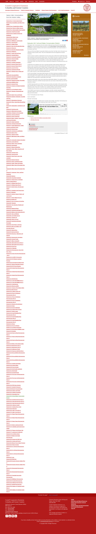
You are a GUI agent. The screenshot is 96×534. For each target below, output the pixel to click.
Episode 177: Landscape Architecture (14, 432)
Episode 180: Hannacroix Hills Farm (14, 439)
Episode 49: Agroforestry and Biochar (14, 131)
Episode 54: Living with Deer (12, 141)
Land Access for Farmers (78, 33)
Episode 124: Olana (10, 305)
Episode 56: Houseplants (11, 145)
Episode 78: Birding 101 (11, 199)
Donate (17, 1)
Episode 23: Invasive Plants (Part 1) (14, 64)
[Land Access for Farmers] (81, 26)
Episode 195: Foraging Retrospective (14, 480)
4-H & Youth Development (63, 10)
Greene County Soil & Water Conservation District (41, 117)
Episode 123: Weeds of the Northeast (14, 304)
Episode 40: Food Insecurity (12, 109)
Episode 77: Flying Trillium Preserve (14, 197)
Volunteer (41, 1)
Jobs (26, 1)
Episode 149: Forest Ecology (12, 367)
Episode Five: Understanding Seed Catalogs (15, 30)
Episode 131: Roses (10, 323)
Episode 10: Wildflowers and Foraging (14, 40)
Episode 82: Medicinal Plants (12, 208)
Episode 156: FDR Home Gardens (13, 385)
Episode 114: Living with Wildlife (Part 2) (14, 282)
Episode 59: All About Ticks (12, 152)
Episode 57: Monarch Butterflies (13, 147)
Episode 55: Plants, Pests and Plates (14, 143)
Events (21, 1)
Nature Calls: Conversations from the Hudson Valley (45, 37)
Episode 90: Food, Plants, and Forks (14, 224)
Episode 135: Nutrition (11, 331)
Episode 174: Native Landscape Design (14, 424)
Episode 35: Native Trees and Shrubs (14, 94)
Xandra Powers (32, 125)
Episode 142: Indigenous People (13, 349)
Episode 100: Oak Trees (11, 246)
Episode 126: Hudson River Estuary (14, 309)
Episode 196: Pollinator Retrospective (14, 482)
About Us (12, 1)
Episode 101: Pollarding (11, 248)
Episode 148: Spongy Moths (12, 365)
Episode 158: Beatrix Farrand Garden (14, 388)
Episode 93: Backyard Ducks (12, 232)
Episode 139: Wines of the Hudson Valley (15, 343)
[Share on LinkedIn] (65, 40)
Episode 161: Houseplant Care (12, 394)
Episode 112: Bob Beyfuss (12, 278)
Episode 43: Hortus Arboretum (12, 116)
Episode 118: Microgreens (11, 289)
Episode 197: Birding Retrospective (14, 484)
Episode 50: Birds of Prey (11, 132)
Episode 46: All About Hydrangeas (13, 123)
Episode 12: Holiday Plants (12, 44)
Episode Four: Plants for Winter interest (14, 28)
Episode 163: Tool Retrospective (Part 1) (15, 399)
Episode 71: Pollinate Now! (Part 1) (13, 183)
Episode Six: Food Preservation (13, 31)
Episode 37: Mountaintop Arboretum (14, 100)
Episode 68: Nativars (10, 176)
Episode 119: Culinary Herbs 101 (13, 291)
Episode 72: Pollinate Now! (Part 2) (13, 185)
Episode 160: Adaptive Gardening (13, 392)
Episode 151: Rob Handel (11, 370)
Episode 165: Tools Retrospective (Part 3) (15, 403)
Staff (36, 1)
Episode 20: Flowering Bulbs (12, 58)
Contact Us (82, 1)
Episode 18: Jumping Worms (12, 55)
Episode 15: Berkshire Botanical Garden (15, 49)
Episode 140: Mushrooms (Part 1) (13, 345)
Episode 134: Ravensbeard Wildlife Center (15, 329)
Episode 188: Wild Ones (11, 459)
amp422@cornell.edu (33, 128)
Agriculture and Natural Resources (79, 501)
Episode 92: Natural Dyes (11, 230)
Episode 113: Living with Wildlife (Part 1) (14, 280)
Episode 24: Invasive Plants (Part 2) (14, 66)
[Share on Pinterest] (67, 40)
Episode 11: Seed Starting (11, 42)
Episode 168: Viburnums (11, 408)
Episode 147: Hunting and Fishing (13, 363)
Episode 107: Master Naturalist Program (15, 264)
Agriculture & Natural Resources (12, 10)
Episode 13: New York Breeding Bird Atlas (15, 46)
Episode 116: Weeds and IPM (12, 286)
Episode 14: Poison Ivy (11, 48)
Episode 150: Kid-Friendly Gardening (14, 369)
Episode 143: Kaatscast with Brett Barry (15, 351)
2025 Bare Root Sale (35, 119)
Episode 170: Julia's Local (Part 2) (13, 412)
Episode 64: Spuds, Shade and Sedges (14, 163)
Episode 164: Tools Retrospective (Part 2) (15, 401)
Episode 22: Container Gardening (13, 62)
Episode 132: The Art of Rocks (12, 325)
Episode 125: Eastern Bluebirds (13, 307)
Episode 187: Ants (10, 457)
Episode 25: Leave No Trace (12, 67)
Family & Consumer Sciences (27, 10)
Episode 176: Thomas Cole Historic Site (14, 430)
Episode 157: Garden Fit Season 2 (13, 387)
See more (86, 55)
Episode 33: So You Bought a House (14, 89)
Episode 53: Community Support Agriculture (15, 140)
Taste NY (73, 10)
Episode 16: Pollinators (11, 51)
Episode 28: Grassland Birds (12, 75)
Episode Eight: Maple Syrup (12, 37)
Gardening (37, 10)
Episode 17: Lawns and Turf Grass (13, 53)
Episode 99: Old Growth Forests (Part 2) (14, 244)
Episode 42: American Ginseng (13, 114)
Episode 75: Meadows (11, 192)
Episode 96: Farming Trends (12, 239)
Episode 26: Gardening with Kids (13, 69)
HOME (72, 499)
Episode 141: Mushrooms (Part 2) (13, 347)
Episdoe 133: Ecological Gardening (13, 327)
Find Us (88, 1)
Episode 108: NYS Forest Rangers (13, 266)
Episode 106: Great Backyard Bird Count (15, 262)
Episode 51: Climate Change (12, 134)
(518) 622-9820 (11, 508)
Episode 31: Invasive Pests (12, 84)
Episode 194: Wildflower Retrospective (14, 479)
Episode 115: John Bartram (12, 284)
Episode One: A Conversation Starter (14, 20)
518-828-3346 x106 (33, 129)
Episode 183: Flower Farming (12, 444)
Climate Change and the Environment (79, 505)
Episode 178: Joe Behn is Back (13, 434)
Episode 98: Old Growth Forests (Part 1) (14, 242)
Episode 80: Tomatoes (11, 203)
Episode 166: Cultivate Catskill (12, 405)
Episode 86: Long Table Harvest (13, 215)
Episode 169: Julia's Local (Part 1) (13, 410)
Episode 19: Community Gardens (13, 57)
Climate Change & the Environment (49, 10)
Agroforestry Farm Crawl (77, 50)
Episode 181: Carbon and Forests (13, 441)
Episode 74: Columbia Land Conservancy (15, 190)
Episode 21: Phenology (11, 60)
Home (7, 1)
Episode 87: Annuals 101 (11, 217)
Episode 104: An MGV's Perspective (14, 257)
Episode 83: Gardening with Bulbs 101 (14, 210)
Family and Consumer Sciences (78, 502)
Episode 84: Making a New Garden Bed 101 (15, 212)
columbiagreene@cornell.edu (11, 511)
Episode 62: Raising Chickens (12, 159)
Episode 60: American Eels (12, 154)
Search (75, 1)
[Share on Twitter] (64, 40)
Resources (31, 1)
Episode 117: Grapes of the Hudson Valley (15, 287)
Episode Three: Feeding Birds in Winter (14, 26)
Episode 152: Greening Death (12, 372)
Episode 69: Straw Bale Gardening (13, 177)
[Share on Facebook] (63, 40)
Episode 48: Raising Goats (12, 129)
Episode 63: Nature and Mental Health (14, 161)
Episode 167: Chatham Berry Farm (13, 406)
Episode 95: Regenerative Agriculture (14, 237)
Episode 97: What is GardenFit (12, 241)
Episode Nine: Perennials (11, 39)
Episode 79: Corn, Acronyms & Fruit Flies (15, 201)
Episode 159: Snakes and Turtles (13, 390)
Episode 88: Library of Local (12, 219)
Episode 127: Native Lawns (12, 311)
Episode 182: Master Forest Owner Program (15, 443)
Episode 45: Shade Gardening (12, 121)
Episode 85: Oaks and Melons (12, 213)
